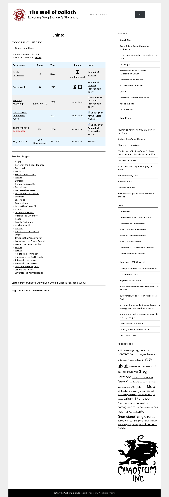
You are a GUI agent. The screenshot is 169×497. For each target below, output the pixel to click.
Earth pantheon (20, 282)
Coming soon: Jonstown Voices (135, 329)
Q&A (152, 407)
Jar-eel (142, 382)
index (137, 382)
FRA (137, 366)
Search (91, 6)
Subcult (82, 282)
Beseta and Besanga (25, 174)
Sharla (18, 247)
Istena (18, 209)
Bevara (18, 177)
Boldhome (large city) (128, 350)
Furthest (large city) (146, 367)
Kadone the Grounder (26, 215)
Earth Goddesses (18, 74)
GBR (124, 372)
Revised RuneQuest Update (131, 139)
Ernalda (92, 75)
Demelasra (21, 187)
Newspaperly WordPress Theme (100, 493)
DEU (139, 360)
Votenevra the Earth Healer (29, 257)
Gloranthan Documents (131, 79)
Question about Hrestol (131, 323)
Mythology (18, 103)
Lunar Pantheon (124, 387)
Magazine (138, 386)
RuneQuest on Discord (130, 241)
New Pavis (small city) (127, 394)
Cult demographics (141, 354)
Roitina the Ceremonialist (28, 244)
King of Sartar (20, 141)
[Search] (140, 14)
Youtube (122, 428)
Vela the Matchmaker (26, 253)
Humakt (132, 382)
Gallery (123, 91)
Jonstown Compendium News (134, 97)
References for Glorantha (132, 70)
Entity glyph (43, 282)
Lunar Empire (151, 382)
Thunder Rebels (21, 127)
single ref (144, 416)
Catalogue (125, 64)
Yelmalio (135, 425)
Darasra (19, 180)
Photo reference (126, 403)
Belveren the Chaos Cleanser (30, 165)
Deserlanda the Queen (27, 193)
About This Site (127, 103)
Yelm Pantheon (148, 424)
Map (151, 386)
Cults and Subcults (127, 160)
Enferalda (20, 199)
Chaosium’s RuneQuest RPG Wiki (135, 217)
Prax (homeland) (143, 407)
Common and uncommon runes (20, 115)
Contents (123, 354)
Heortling (17, 100)
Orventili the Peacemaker (28, 238)
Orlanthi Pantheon (68, 282)
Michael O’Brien (126, 391)
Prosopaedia (19, 87)
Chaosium (125, 211)
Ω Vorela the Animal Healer (29, 272)
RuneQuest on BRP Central (133, 229)
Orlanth (120, 399)
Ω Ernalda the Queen (26, 263)
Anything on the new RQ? (132, 280)
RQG (120, 411)
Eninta (38, 57)
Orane (18, 234)
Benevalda (20, 168)
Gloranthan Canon (130, 73)
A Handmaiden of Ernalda (28, 54)
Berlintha (19, 171)
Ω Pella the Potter (24, 269)
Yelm (129, 425)
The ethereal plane (129, 274)
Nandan (19, 228)
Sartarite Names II (126, 187)
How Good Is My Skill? (128, 175)
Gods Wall (132, 371)
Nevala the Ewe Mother (27, 231)
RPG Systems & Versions (132, 85)
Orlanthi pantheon (24, 48)
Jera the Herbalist (24, 212)
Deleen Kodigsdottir (25, 184)
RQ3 (156, 407)
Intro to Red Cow (128, 335)
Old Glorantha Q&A (146, 394)
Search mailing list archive (132, 253)
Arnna (18, 161)
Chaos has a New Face (129, 145)
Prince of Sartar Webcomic (133, 235)
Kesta (18, 218)
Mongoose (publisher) (144, 391)
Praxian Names (125, 181)
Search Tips (125, 40)
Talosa (18, 250)
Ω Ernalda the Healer (26, 260)
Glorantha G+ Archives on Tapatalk (137, 247)
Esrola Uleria (21, 203)
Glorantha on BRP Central (132, 223)
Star (123, 421)
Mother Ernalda (23, 225)
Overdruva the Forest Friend (29, 241)
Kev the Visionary (24, 222)
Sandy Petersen (130, 412)
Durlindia (19, 196)
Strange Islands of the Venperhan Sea (138, 268)
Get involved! (126, 109)
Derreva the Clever (25, 190)
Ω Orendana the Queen (27, 266)
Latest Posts (125, 118)
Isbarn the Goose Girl (26, 206)
